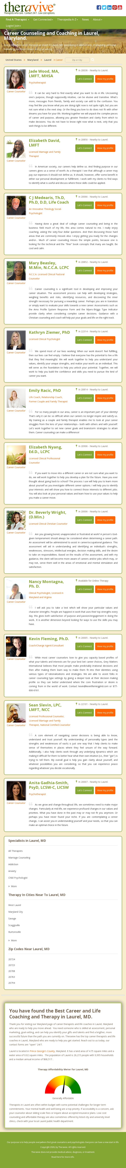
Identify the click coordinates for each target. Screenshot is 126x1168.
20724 (11, 959)
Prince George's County (42, 1051)
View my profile (105, 78)
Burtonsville (14, 931)
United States (13, 59)
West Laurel (14, 905)
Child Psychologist (18, 877)
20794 (11, 982)
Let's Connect (84, 78)
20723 (11, 965)
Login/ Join (12, 25)
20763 (11, 976)
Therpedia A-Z (66, 19)
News (85, 19)
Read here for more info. (63, 1157)
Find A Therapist (17, 19)
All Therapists (15, 850)
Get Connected (42, 19)
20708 (11, 971)
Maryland (32, 59)
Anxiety (12, 871)
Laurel (47, 59)
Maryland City (15, 911)
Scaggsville (14, 925)
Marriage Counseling (19, 857)
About (97, 19)
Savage (12, 918)
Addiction (13, 864)
